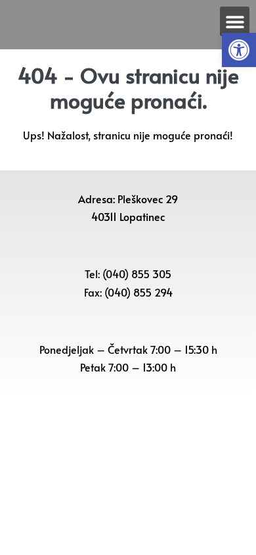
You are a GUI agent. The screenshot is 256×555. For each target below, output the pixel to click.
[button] (239, 50)
